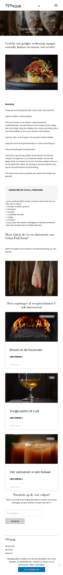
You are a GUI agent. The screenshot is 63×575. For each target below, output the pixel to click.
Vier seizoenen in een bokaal (30, 471)
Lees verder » (16, 356)
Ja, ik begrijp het (31, 569)
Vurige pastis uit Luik (24, 410)
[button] (56, 5)
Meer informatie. (37, 564)
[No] (59, 565)
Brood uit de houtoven (26, 349)
